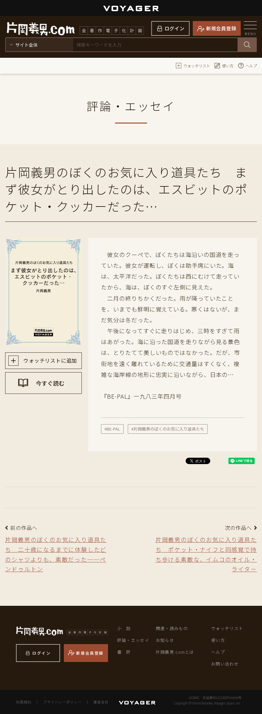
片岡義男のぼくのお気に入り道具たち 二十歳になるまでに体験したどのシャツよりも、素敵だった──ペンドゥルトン (55, 554)
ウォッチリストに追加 (49, 360)
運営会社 (101, 701)
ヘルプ (251, 65)
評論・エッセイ (133, 640)
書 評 (124, 652)
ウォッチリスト (196, 65)
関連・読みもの (172, 628)
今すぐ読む (50, 383)
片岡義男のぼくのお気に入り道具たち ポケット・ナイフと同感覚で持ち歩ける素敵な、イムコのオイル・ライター (206, 554)
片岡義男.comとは (175, 652)
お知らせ (165, 640)
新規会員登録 (221, 28)
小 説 (124, 628)
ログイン (175, 28)
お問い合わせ (225, 664)
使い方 (228, 65)
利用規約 (23, 701)
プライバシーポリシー (62, 701)
